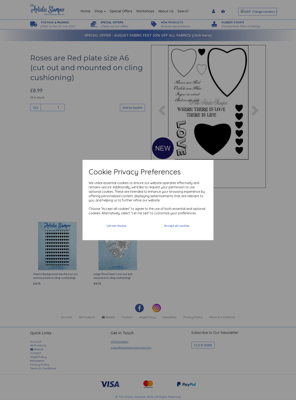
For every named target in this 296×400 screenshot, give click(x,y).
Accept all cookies (176, 225)
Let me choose (116, 225)
